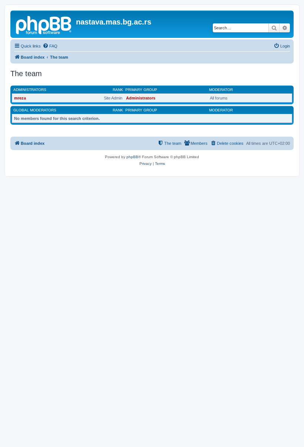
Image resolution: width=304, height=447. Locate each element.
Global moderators (34, 110)
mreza (20, 98)
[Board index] (44, 24)
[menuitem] (50, 46)
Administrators (29, 90)
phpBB (132, 157)
